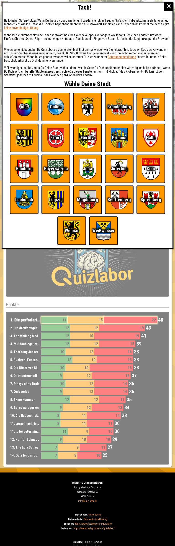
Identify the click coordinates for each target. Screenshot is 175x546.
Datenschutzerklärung (95, 519)
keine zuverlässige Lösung (21, 28)
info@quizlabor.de (87, 501)
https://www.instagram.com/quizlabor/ (93, 528)
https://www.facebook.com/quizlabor (94, 523)
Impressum (95, 514)
